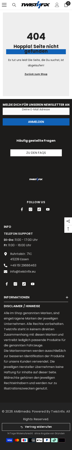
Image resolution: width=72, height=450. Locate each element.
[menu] (4, 4)
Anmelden (36, 122)
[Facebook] (22, 209)
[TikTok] (39, 209)
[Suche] (14, 5)
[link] (36, 179)
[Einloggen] (57, 5)
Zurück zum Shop (36, 74)
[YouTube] (48, 209)
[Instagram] (30, 209)
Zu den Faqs (36, 153)
